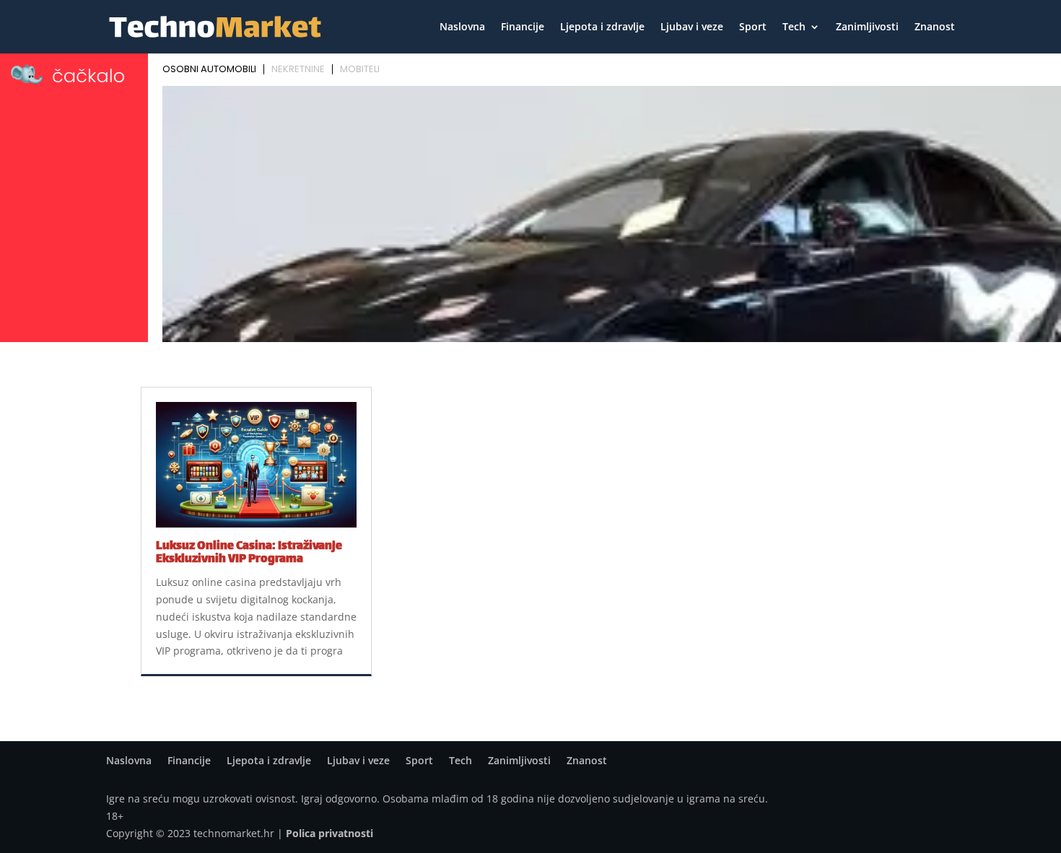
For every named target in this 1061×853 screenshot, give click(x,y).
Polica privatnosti (329, 833)
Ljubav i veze (691, 27)
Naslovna (462, 27)
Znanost (934, 27)
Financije (522, 27)
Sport (753, 27)
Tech (793, 27)
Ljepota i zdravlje (602, 27)
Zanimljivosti (867, 27)
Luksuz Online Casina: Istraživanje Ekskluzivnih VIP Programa (249, 553)
